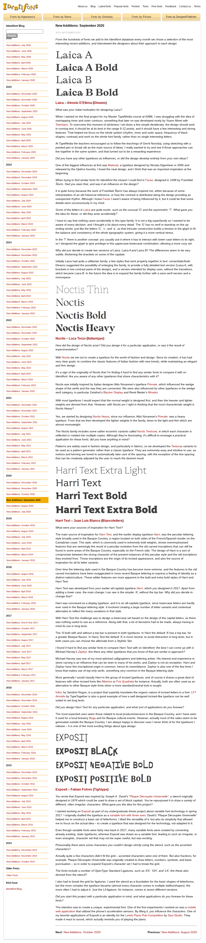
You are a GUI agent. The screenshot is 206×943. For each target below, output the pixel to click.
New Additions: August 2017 (19, 640)
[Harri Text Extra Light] (102, 475)
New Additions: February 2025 (21, 152)
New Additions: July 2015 (18, 801)
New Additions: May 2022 (18, 368)
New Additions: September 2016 (21, 712)
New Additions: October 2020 (20, 494)
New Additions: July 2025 (18, 123)
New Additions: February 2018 (21, 603)
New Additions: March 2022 (19, 379)
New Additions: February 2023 (21, 307)
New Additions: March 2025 (19, 146)
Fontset (136, 6)
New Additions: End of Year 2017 (22, 622)
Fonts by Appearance (22, 16)
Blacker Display (113, 392)
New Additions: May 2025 (18, 134)
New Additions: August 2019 (19, 531)
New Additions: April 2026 (18, 62)
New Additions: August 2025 (19, 117)
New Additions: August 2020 (19, 506)
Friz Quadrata (125, 681)
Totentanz (62, 124)
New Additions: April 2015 (18, 819)
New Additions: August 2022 (19, 350)
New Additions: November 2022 (21, 333)
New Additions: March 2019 (19, 554)
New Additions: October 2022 (20, 339)
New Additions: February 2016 (21, 753)
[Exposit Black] (104, 756)
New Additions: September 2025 (21, 111)
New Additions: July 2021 (18, 434)
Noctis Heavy (101, 416)
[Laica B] (99, 84)
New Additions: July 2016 (18, 723)
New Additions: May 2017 (18, 657)
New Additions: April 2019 (18, 548)
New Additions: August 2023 (19, 272)
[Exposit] (99, 742)
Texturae (176, 446)
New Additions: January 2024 (20, 235)
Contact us (185, 6)
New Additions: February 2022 (21, 385)
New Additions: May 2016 (18, 735)
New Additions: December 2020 (21, 482)
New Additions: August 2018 (19, 574)
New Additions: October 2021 (20, 416)
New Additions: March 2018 (19, 597)
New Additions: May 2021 (18, 445)
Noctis (60, 338)
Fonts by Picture (141, 16)
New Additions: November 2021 (21, 410)
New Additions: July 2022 (18, 356)
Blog (93, 6)
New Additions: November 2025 (21, 99)
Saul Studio (175, 915)
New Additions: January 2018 (20, 609)
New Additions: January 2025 (20, 158)
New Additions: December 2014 (21, 850)
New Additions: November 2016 (21, 700)
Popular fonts (121, 6)
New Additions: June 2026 (19, 51)
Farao (149, 180)
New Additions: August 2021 (19, 428)
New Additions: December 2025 (21, 94)
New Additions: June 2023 (19, 284)
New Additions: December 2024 (21, 171)
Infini (59, 692)
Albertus (107, 681)
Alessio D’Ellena (79, 102)
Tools (145, 6)
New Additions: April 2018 (18, 591)
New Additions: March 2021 (19, 457)
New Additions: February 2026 (21, 74)
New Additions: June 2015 (19, 807)
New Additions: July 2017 (18, 646)
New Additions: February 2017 (21, 675)
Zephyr (82, 651)
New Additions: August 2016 (19, 718)
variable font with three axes (128, 815)
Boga (92, 718)
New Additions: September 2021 (21, 422)
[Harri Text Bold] (102, 500)
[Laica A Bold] (99, 72)
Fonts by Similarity (102, 16)
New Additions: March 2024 (19, 224)
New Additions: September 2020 (23, 500)
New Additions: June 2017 (19, 651)
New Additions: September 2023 (21, 267)
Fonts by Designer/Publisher (181, 16)
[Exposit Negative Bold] (106, 770)
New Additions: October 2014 (20, 861)
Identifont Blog (14, 889)
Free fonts (156, 6)
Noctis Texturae (147, 431)
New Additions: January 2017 (20, 681)
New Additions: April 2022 (18, 373)
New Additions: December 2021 (21, 405)
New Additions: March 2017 (19, 669)
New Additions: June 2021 (19, 440)
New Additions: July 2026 (18, 45)
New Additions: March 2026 (19, 68)
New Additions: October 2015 (20, 784)
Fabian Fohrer (81, 789)
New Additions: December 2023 (21, 249)
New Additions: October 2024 (20, 183)
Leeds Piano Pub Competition (144, 915)
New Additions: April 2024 (18, 218)
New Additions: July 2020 (18, 511)
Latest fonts (105, 6)
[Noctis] (99, 307)
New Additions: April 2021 (18, 451)
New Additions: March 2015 (19, 824)
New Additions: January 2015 (20, 836)
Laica (60, 102)
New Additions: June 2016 (19, 729)
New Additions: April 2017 (18, 663)
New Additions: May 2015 (18, 813)
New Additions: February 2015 (21, 830)
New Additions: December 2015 (21, 772)
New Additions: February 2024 (21, 230)
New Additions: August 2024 (19, 195)
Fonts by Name (62, 16)
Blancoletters (112, 520)
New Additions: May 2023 (18, 290)
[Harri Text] (99, 487)
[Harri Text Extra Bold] (107, 515)
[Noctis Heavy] (99, 332)
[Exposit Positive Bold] (104, 783)
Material (113, 165)
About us (83, 6)
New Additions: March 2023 (19, 302)
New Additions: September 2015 (21, 790)
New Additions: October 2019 (20, 525)
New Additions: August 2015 (19, 795)
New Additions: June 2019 (19, 543)
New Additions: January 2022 (20, 391)
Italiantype (95, 338)
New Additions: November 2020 (21, 488)
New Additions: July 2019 (18, 537)
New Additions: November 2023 (21, 255)
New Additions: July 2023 (18, 278)
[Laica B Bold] (99, 97)
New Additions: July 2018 (18, 580)
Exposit (61, 789)
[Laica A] (99, 59)
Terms (197, 6)
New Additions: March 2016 (19, 747)
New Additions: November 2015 (21, 778)
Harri (157, 534)
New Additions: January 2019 (20, 560)
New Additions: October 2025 (20, 105)
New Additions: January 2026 (20, 80)
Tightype (100, 789)
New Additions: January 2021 (20, 469)
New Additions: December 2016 (21, 694)
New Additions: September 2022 (21, 344)
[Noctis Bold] (102, 320)
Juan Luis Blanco (87, 520)
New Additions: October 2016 (20, 706)
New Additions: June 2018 (19, 585)
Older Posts (12, 875)
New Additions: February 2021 (21, 463)
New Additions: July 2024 (18, 200)
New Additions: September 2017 (21, 634)
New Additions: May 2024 (18, 212)
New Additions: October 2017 (20, 628)
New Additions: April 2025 (18, 140)
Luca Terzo (77, 338)
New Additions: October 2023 (20, 261)
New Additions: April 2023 (18, 296)
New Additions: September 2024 (21, 189)
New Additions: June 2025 (19, 129)
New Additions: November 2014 (21, 856)
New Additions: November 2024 (21, 177)
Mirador (153, 392)
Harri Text (63, 520)
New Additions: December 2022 (21, 327)
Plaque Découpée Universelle (149, 796)
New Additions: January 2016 (20, 758)
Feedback (170, 6)
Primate (152, 384)
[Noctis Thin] (104, 294)
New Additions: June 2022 (19, 362)
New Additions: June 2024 (19, 206)
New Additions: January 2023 (20, 313)
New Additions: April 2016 (18, 741)
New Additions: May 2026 (18, 57)
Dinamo (100, 102)
